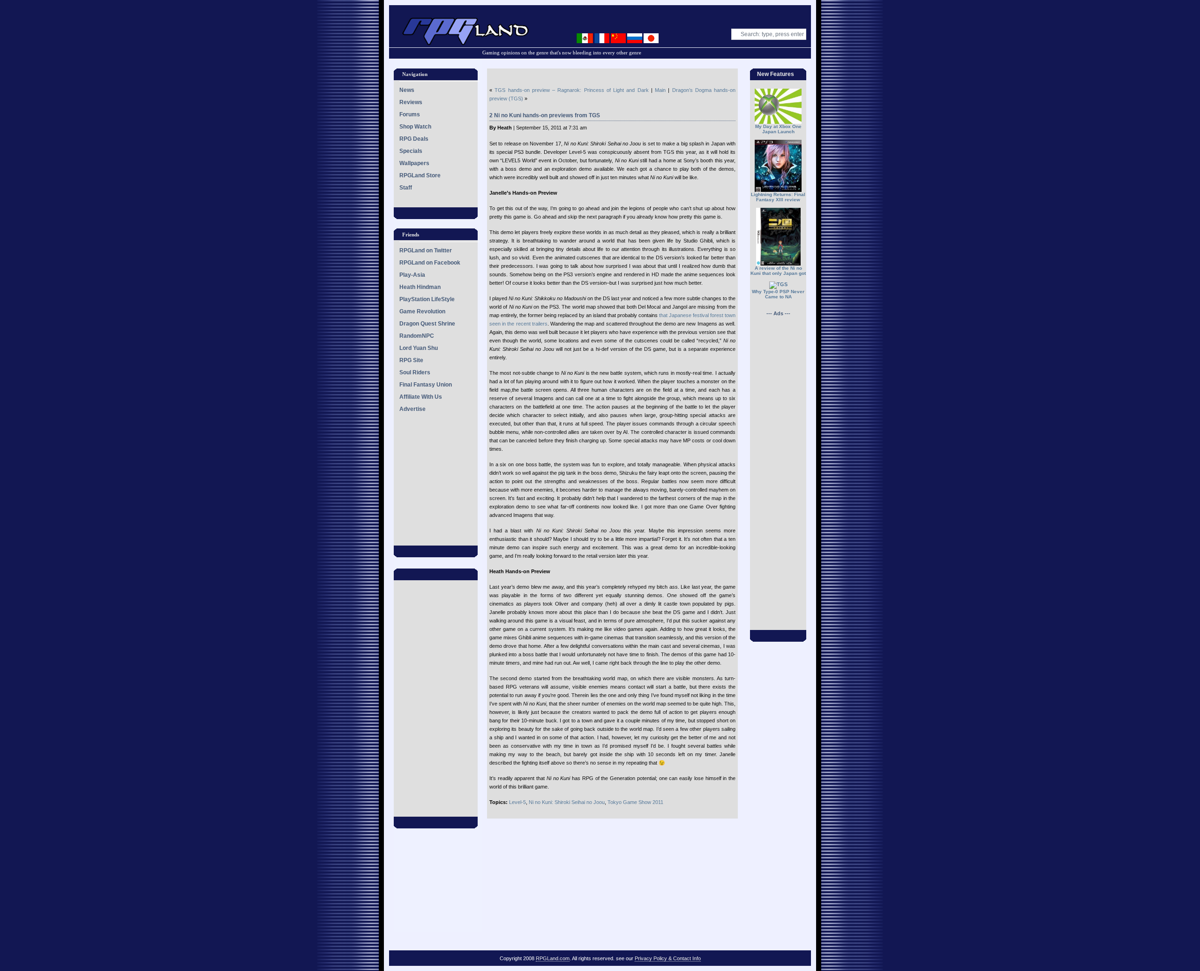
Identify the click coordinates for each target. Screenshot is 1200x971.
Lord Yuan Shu (418, 348)
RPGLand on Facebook (429, 262)
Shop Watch (415, 126)
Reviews (410, 102)
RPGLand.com (553, 958)
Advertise (412, 409)
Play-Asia (412, 275)
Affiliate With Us (420, 397)
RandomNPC (416, 336)
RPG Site (411, 360)
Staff (405, 187)
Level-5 (517, 802)
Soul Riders (414, 372)
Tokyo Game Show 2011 (635, 802)
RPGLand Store (420, 175)
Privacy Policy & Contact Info (668, 958)
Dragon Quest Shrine (427, 323)
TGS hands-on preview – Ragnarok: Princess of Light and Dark (571, 90)
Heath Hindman (420, 287)
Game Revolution (422, 311)
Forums (409, 114)
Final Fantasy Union (425, 384)
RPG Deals (413, 139)
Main (660, 90)
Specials (410, 151)
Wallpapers (414, 163)
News (406, 90)
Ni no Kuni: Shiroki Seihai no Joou (567, 802)
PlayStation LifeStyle (427, 299)
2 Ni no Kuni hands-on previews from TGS (544, 115)
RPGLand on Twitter (425, 250)
